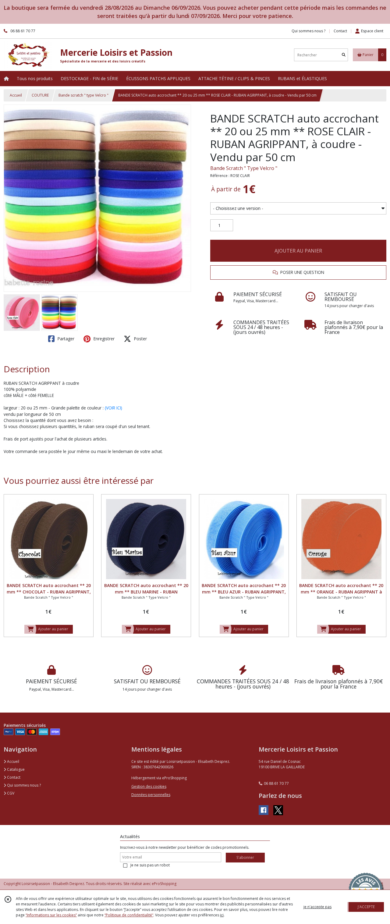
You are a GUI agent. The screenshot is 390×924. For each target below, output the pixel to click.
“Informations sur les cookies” (51, 915)
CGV (10, 793)
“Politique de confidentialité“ (129, 915)
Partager (65, 339)
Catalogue (15, 769)
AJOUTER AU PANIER (298, 250)
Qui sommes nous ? (23, 785)
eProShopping (164, 883)
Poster (140, 339)
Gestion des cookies (148, 786)
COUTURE (40, 95)
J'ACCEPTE (366, 906)
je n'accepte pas (317, 906)
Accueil (16, 95)
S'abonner (245, 857)
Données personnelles (150, 794)
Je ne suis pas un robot (150, 865)
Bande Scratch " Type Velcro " (243, 168)
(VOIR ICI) (113, 408)
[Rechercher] (344, 55)
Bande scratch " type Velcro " (83, 95)
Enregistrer (103, 339)
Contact (340, 31)
